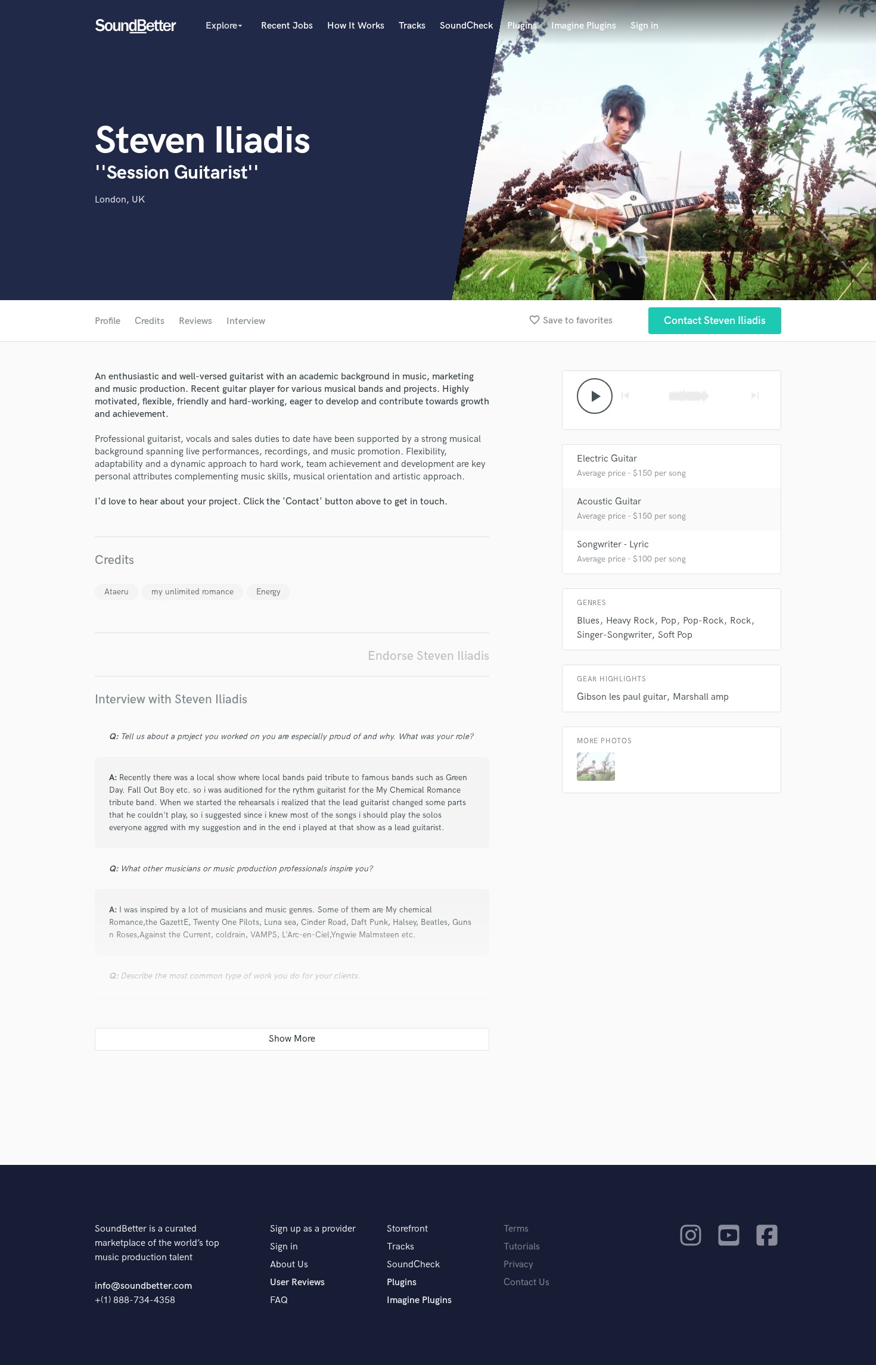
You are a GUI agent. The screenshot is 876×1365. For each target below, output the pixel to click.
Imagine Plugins (583, 26)
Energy (268, 592)
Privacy (518, 1264)
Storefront (407, 1229)
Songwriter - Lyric (613, 544)
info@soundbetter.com (143, 1286)
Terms (516, 1229)
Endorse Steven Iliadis (428, 656)
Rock (740, 621)
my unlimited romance (192, 592)
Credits (149, 321)
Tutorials (522, 1246)
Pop (668, 621)
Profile (107, 321)
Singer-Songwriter (614, 635)
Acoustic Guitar (609, 501)
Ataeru (116, 592)
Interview (245, 321)
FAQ (279, 1300)
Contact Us (526, 1282)
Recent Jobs (287, 26)
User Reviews (297, 1282)
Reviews (195, 321)
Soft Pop (675, 635)
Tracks (412, 26)
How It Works (355, 26)
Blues (588, 621)
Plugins (522, 26)
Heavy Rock (630, 621)
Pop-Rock (703, 621)
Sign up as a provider (313, 1229)
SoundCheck (466, 26)
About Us (289, 1264)
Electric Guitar (607, 459)
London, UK (120, 199)
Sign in (644, 26)
